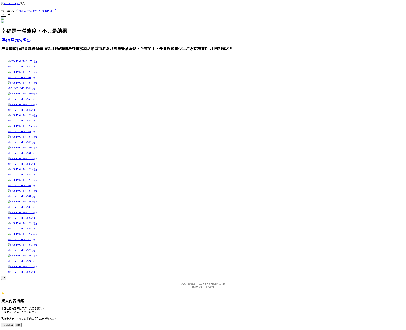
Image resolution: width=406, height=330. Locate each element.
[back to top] (3, 278)
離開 (18, 325)
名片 (29, 40)
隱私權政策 (197, 287)
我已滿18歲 (8, 325)
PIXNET (191, 284)
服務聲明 (210, 287)
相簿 (8, 40)
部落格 (19, 40)
